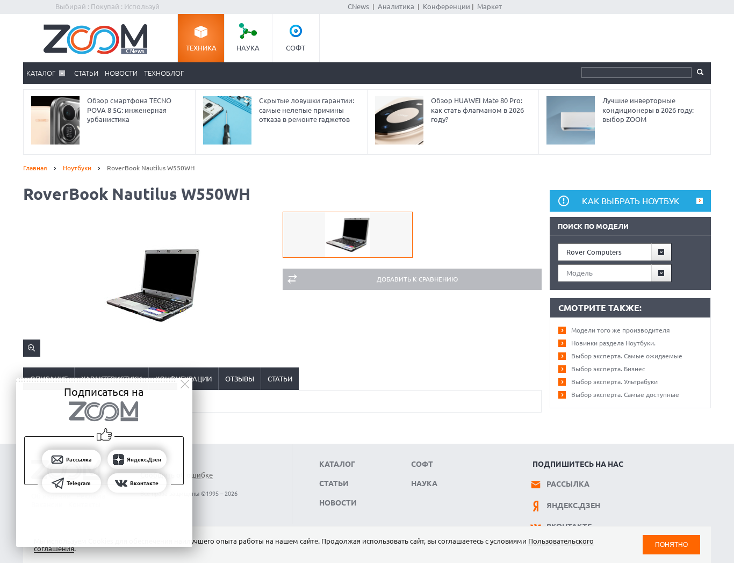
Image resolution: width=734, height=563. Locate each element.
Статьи (86, 73)
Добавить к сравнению (417, 279)
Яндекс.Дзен (573, 505)
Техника (201, 48)
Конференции (446, 6)
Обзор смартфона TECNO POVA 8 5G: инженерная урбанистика (129, 110)
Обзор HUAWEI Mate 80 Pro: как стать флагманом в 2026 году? (477, 110)
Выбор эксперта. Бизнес (608, 368)
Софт (295, 48)
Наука (248, 48)
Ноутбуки (77, 167)
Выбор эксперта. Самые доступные (625, 394)
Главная (35, 167)
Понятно (671, 544)
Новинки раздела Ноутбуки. (613, 343)
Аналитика (396, 6)
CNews (358, 6)
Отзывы (239, 378)
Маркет (489, 6)
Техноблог (164, 73)
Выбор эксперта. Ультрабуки (614, 381)
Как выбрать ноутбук (630, 201)
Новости (121, 73)
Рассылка (567, 484)
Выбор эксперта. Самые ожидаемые (626, 355)
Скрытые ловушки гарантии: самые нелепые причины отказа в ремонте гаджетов (306, 110)
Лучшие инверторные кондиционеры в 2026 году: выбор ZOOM (648, 110)
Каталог (40, 73)
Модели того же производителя (620, 330)
